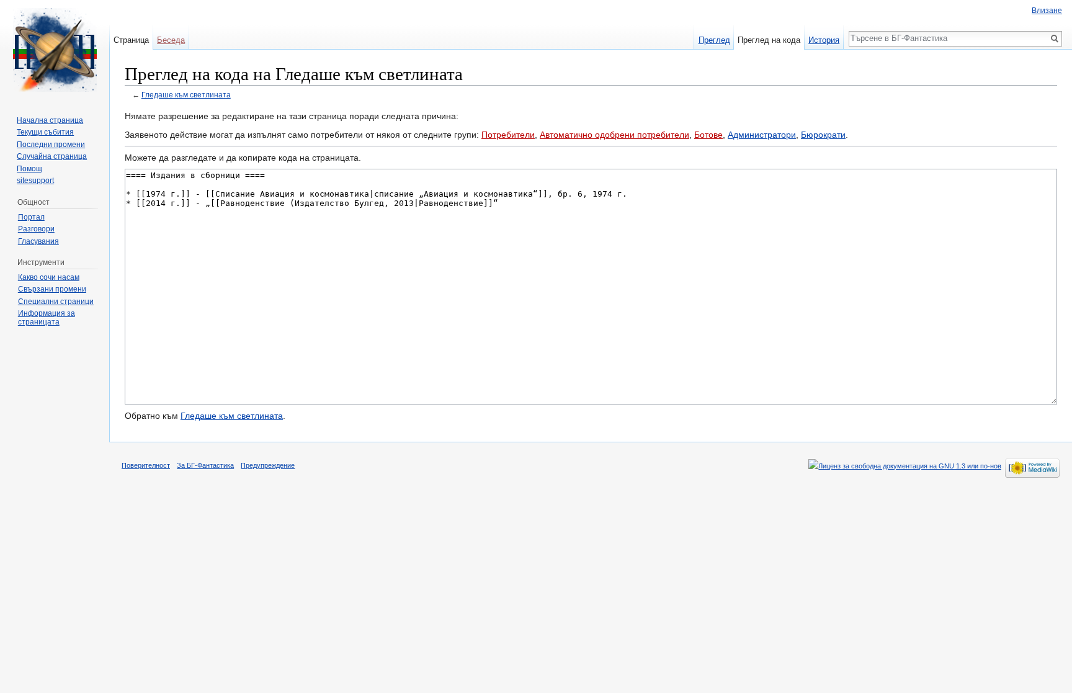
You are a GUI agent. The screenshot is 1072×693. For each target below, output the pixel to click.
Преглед (714, 40)
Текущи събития (45, 132)
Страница (131, 40)
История (823, 40)
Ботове (708, 135)
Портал (31, 217)
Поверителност (146, 465)
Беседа (171, 40)
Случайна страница (52, 156)
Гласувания (38, 241)
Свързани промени (52, 289)
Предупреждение (268, 465)
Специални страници (56, 301)
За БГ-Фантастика (205, 465)
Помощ (29, 168)
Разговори (36, 229)
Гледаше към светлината (186, 95)
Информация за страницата (46, 317)
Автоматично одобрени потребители (614, 135)
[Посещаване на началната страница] (54, 49)
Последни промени (51, 144)
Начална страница (50, 120)
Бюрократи (823, 135)
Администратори (762, 135)
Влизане (1047, 10)
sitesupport (35, 180)
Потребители (508, 135)
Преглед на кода (769, 40)
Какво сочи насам (48, 277)
